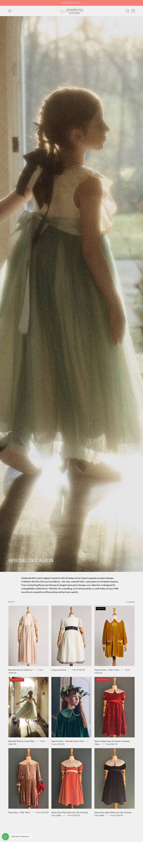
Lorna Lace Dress (58, 670)
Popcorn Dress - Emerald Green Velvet (67, 741)
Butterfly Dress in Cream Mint (21, 741)
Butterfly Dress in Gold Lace (20, 670)
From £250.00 (57, 744)
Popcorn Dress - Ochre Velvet (106, 670)
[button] (127, 11)
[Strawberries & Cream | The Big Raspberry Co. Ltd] (71, 11)
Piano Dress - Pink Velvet (19, 812)
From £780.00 (78, 669)
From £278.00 (42, 812)
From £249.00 (73, 815)
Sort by (11, 602)
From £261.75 (111, 744)
